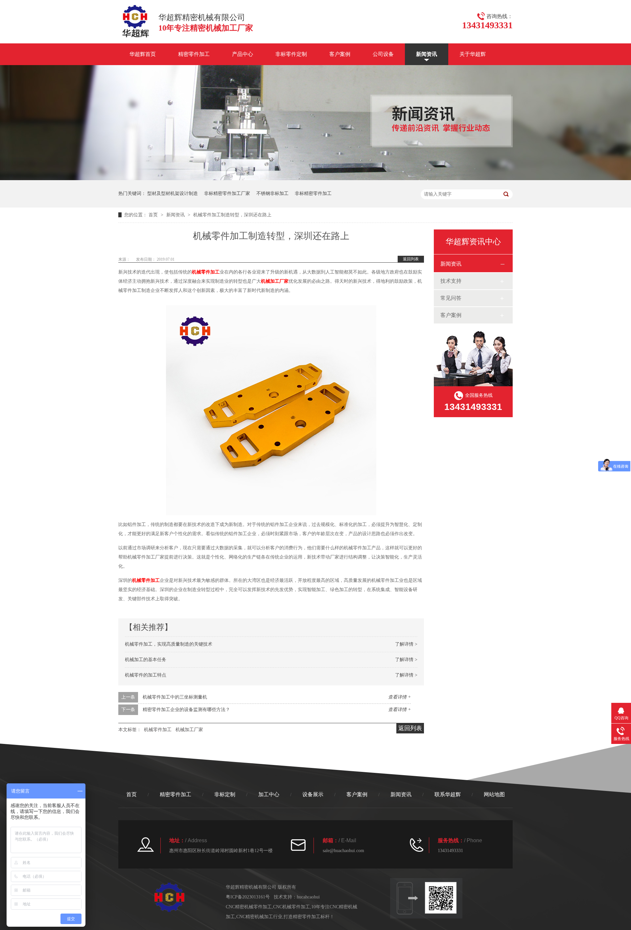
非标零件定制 (291, 54)
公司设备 (383, 54)
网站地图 (494, 794)
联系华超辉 (447, 794)
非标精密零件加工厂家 (227, 193)
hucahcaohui (308, 896)
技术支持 (450, 281)
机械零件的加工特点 (145, 675)
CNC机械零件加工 (291, 906)
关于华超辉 (472, 54)
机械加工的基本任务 (145, 659)
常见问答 (450, 298)
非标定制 (224, 794)
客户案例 (339, 54)
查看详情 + (399, 697)
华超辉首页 (142, 54)
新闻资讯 (426, 54)
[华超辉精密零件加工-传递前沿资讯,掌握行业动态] (315, 178)
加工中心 (268, 794)
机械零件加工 (206, 272)
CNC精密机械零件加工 (249, 906)
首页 (154, 214)
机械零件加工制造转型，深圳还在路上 (232, 214)
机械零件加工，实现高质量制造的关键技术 (168, 644)
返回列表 (411, 259)
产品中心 (242, 54)
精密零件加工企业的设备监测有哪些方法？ (186, 709)
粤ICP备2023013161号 (248, 896)
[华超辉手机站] (443, 898)
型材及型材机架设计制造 (172, 193)
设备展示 (312, 794)
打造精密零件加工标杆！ (309, 916)
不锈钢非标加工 (272, 193)
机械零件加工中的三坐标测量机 (175, 697)
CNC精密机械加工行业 (259, 916)
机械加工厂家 (275, 281)
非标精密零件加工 (313, 193)
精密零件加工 (194, 54)
